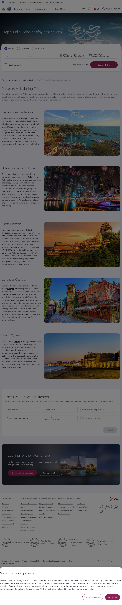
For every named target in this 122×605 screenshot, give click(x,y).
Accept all (112, 597)
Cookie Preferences (93, 597)
